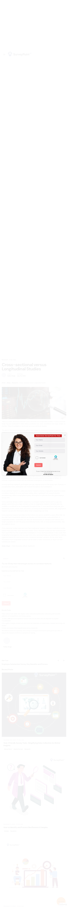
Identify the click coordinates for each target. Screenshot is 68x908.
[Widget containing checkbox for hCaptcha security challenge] (46, 458)
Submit (38, 465)
